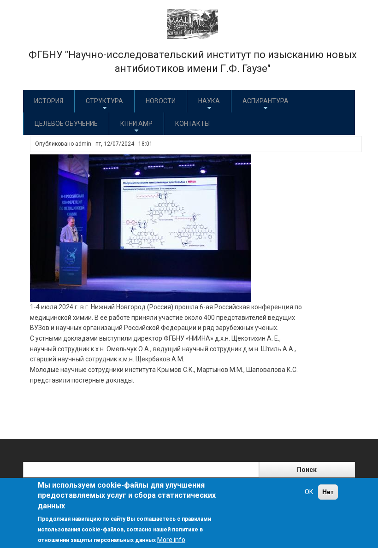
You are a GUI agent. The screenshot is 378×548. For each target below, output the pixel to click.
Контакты (192, 123)
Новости (161, 101)
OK (309, 491)
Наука (209, 101)
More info (171, 539)
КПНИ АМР (136, 123)
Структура (104, 101)
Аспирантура (265, 101)
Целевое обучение (66, 123)
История (48, 101)
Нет (328, 491)
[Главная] (192, 23)
